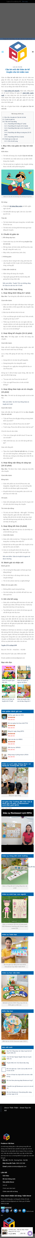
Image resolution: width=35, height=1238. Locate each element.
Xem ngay (25, 1)
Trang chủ (6, 39)
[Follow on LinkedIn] (24, 1211)
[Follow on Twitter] (16, 1211)
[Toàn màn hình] (3, 871)
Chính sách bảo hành (9, 1188)
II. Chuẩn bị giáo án (8, 119)
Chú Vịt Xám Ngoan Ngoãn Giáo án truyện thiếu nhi (19, 1057)
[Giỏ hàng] (33, 52)
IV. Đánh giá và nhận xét (10, 139)
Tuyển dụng (28, 39)
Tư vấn (18, 39)
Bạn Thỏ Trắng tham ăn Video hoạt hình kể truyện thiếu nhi (19, 1052)
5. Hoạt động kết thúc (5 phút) (14, 136)
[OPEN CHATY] (30, 1233)
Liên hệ (22, 39)
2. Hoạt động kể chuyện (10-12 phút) (16, 126)
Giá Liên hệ (11, 719)
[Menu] (2, 51)
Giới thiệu (12, 39)
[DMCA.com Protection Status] (6, 1207)
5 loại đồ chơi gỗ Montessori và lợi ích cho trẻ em (20, 1087)
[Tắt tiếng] (3, 866)
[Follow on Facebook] (3, 1211)
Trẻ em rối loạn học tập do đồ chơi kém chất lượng (19, 1075)
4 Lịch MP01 (12, 1233)
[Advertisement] (17, 20)
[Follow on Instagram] (7, 1211)
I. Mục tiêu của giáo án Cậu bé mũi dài (14, 117)
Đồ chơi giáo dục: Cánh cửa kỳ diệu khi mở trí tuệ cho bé (19, 1069)
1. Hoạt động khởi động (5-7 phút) (15, 123)
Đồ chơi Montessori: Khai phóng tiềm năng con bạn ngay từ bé (19, 1093)
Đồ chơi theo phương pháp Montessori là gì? (20, 1080)
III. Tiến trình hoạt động (9, 121)
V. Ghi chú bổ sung (11, 141)
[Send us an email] (20, 1211)
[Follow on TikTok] (11, 1211)
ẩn (22, 113)
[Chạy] (3, 854)
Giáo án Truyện (17, 67)
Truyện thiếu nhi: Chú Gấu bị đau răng (18, 1063)
